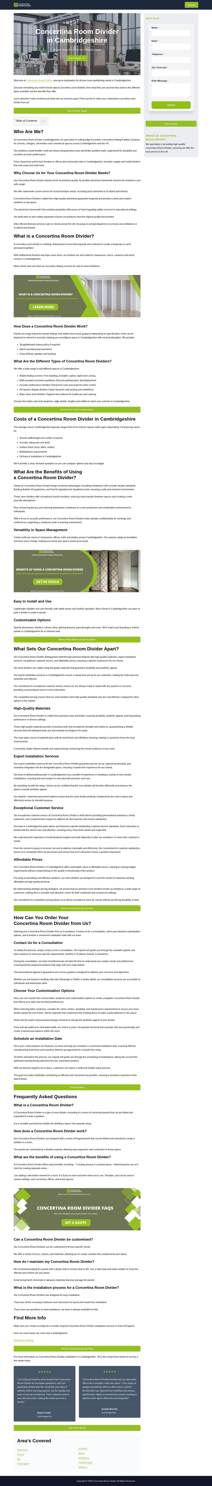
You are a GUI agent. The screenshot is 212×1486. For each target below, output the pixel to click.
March (81, 1453)
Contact (191, 5)
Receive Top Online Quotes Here (77, 908)
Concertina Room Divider (39, 80)
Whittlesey (83, 1458)
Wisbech (82, 1467)
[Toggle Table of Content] (42, 121)
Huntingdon (23, 1463)
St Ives (20, 1454)
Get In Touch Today (77, 111)
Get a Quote (75, 58)
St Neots (82, 1448)
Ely (18, 1459)
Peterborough (85, 1462)
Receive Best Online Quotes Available (77, 639)
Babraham (19, 1340)
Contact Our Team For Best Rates (77, 409)
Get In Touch (171, 124)
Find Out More (77, 1087)
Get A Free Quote (77, 1428)
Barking (29, 1340)
